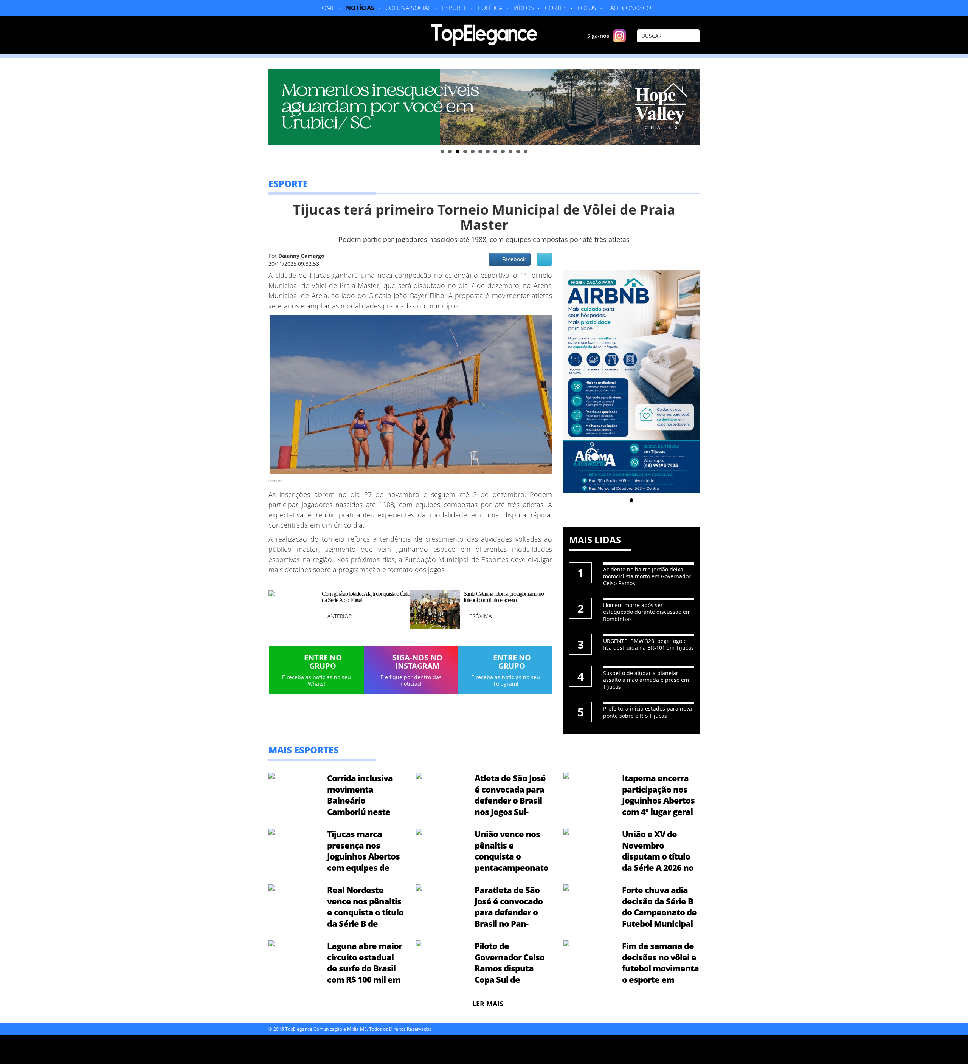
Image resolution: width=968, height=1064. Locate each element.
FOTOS (587, 8)
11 (518, 151)
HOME (326, 8)
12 (525, 151)
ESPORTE (454, 8)
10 (510, 151)
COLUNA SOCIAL (408, 8)
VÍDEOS (523, 8)
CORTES (556, 8)
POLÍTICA (490, 8)
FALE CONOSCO (629, 8)
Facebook (512, 259)
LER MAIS (487, 1003)
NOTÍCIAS (360, 8)
